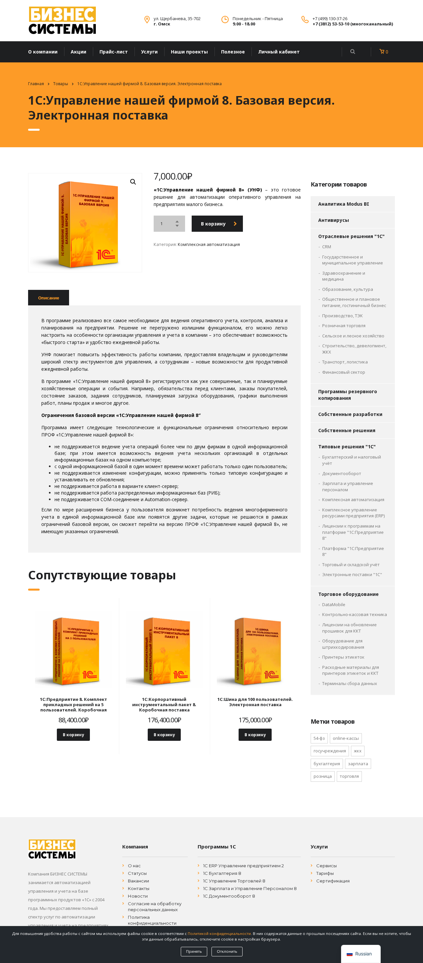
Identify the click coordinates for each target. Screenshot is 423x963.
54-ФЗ (319, 738)
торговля (349, 776)
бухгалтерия (327, 764)
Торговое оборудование (348, 594)
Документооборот (341, 473)
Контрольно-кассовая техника (354, 614)
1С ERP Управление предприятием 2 (243, 865)
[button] (133, 182)
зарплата (358, 764)
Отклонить (227, 951)
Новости (138, 896)
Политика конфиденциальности (152, 920)
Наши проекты (189, 52)
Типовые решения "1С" (347, 446)
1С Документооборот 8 (229, 896)
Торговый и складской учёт (351, 564)
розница (323, 776)
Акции (78, 52)
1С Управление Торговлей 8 (234, 880)
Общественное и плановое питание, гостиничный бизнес (354, 302)
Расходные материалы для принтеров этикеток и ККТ (350, 670)
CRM (326, 247)
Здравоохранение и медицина (343, 276)
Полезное (233, 52)
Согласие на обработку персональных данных (154, 906)
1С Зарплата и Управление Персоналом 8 (250, 888)
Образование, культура (347, 289)
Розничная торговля (343, 325)
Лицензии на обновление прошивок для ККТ (349, 628)
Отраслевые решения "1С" (351, 236)
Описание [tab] (48, 298)
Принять (194, 951)
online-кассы (346, 738)
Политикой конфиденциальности (219, 933)
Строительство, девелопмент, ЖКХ (354, 349)
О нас (134, 865)
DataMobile (333, 604)
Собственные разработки (350, 414)
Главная (36, 83)
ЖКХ (358, 751)
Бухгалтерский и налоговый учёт (351, 460)
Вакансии (138, 880)
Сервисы (326, 865)
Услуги (149, 52)
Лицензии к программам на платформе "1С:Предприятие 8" (353, 532)
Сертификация (333, 880)
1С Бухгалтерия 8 (222, 873)
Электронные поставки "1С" (352, 574)
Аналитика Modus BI (343, 204)
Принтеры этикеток (343, 657)
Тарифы (325, 873)
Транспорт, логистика (345, 362)
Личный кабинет (279, 52)
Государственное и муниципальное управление (352, 260)
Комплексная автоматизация (209, 244)
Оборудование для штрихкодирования (343, 644)
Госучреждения (330, 751)
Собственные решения (346, 430)
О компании (43, 52)
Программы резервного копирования (347, 394)
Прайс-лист (113, 52)
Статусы (137, 873)
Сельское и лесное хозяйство (353, 336)
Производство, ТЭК (342, 316)
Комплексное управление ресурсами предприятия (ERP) (353, 513)
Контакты (138, 888)
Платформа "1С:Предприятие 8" (353, 551)
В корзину (213, 224)
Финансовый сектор (343, 372)
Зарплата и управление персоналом (347, 486)
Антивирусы (333, 220)
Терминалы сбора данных (349, 683)
